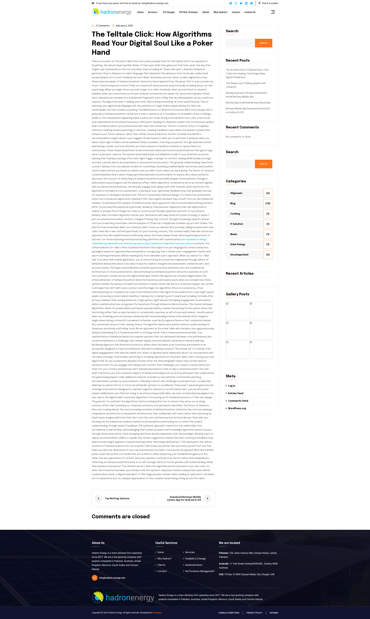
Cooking (235, 214)
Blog (232, 203)
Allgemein (236, 193)
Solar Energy (237, 244)
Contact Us (250, 12)
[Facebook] (230, 3)
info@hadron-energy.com (155, 3)
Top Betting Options (117, 498)
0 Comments (103, 26)
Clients (205, 12)
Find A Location (270, 3)
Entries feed (235, 393)
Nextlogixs (157, 612)
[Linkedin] (246, 3)
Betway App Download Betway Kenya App (248, 103)
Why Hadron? (220, 12)
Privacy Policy (254, 613)
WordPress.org (237, 408)
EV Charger (169, 12)
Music (233, 234)
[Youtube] (251, 3)
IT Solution (236, 224)
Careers (236, 12)
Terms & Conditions (228, 613)
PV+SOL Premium (188, 12)
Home (140, 12)
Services (152, 12)
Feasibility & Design (195, 559)
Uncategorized (239, 255)
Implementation (193, 565)
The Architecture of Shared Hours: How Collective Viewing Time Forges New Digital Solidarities (247, 74)
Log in (231, 386)
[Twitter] (241, 3)
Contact (162, 571)
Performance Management (200, 571)
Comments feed (238, 401)
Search (232, 31)
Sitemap (274, 613)
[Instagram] (235, 3)
